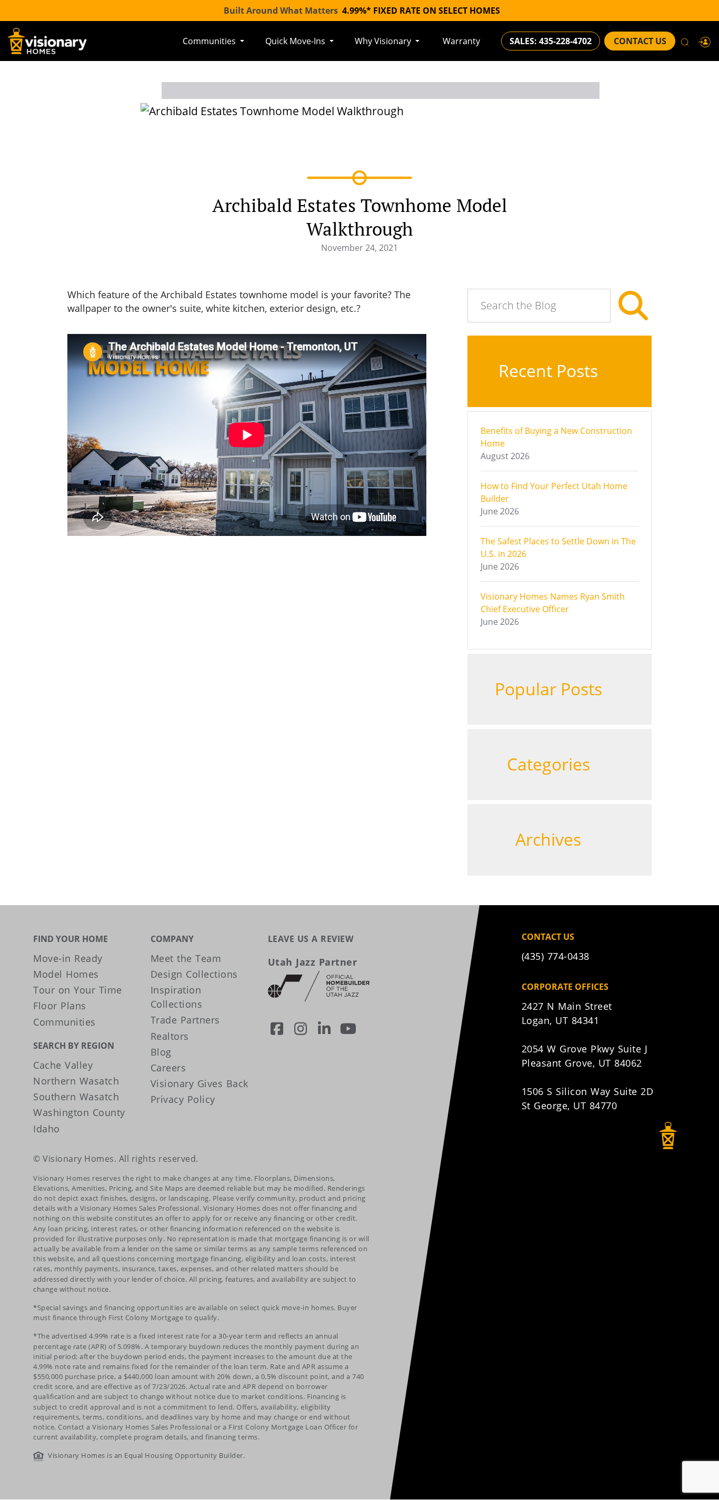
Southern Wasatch (76, 1096)
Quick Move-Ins (296, 41)
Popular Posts (550, 688)
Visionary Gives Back (199, 1083)
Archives (550, 839)
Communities (210, 41)
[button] (704, 41)
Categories (550, 764)
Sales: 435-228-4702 (551, 41)
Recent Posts (550, 370)
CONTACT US (640, 41)
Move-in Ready (68, 958)
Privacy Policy (183, 1099)
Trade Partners (185, 1019)
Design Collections (194, 974)
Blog (161, 1052)
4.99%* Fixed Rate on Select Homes (421, 10)
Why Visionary (384, 41)
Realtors (170, 1036)
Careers (168, 1067)
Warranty (461, 41)
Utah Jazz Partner (312, 962)
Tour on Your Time (77, 990)
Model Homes (66, 974)
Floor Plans (59, 1005)
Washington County (79, 1112)
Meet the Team (186, 958)
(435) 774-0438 (556, 956)
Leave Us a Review (311, 939)
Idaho (46, 1128)
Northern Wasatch (76, 1081)
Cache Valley (63, 1065)
